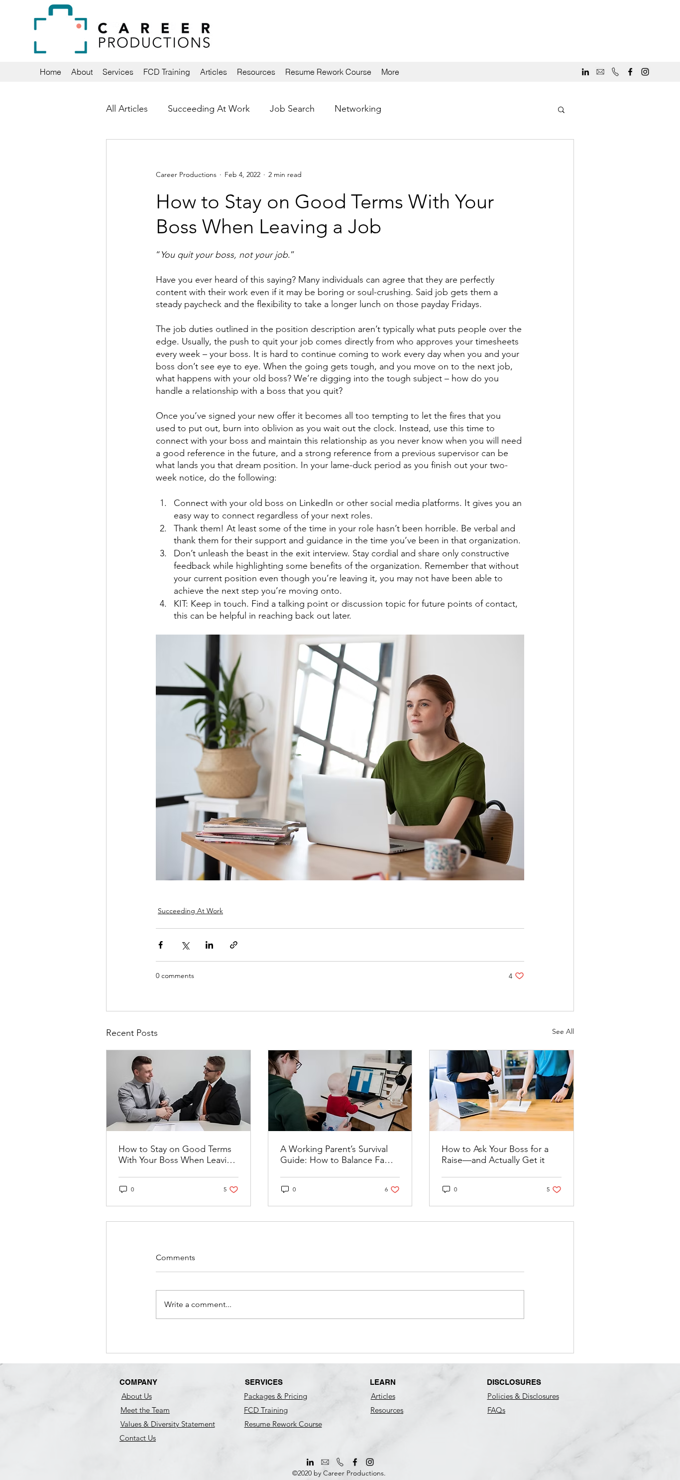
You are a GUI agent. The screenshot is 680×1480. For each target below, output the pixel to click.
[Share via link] (233, 945)
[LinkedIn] (585, 72)
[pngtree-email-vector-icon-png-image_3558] (600, 72)
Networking (358, 108)
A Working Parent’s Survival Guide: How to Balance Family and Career (340, 1154)
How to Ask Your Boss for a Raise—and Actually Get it (495, 1154)
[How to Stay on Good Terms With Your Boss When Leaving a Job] (178, 1090)
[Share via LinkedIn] (209, 945)
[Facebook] (630, 72)
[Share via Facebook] (160, 945)
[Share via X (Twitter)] (185, 945)
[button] (82, 71)
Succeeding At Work (209, 108)
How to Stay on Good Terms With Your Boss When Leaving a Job (177, 1154)
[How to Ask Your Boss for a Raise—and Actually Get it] (501, 1090)
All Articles (127, 108)
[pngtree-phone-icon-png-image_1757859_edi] (615, 72)
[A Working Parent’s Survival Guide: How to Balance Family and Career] (340, 1090)
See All (563, 1031)
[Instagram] (645, 72)
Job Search (292, 108)
